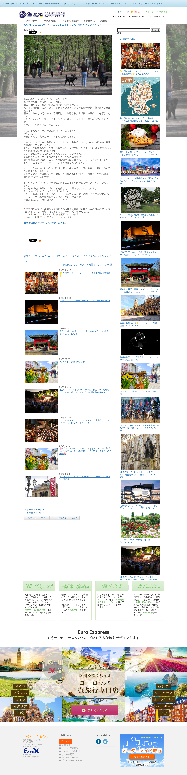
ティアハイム (31, 518)
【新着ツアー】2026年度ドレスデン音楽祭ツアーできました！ (139, 507)
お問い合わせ (138, 12)
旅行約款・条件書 (70, 757)
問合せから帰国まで (71, 21)
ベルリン (43, 518)
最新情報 (66, 745)
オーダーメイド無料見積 (157, 12)
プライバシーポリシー (72, 760)
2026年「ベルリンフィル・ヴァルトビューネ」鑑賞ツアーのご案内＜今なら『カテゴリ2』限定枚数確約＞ (85, 391)
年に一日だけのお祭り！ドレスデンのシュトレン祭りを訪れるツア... (139, 153)
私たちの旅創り (51, 21)
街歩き (74, 518)
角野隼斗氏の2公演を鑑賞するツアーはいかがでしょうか (139, 358)
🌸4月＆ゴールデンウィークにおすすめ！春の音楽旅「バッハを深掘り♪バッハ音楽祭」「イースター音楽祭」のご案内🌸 (85, 451)
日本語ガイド (62, 518)
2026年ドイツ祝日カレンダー (73, 361)
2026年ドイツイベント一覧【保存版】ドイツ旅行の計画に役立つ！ (139, 119)
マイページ (124, 12)
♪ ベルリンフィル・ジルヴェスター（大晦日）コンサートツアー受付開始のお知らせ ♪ (85, 421)
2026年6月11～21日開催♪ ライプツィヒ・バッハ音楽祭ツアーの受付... (139, 474)
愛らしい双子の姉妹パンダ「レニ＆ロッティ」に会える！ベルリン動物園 (83, 332)
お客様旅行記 (89, 21)
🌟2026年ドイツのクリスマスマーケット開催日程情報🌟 (84, 274)
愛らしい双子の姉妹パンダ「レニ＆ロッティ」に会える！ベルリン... (139, 290)
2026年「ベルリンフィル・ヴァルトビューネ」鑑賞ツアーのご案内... (139, 579)
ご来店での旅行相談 (71, 751)
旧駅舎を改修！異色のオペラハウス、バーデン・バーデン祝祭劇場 (84, 477)
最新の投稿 (127, 39)
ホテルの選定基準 (70, 748)
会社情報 (103, 21)
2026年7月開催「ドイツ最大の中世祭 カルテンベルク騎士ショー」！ (139, 428)
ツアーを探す (31, 21)
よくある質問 (68, 754)
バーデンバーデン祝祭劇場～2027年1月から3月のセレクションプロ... (139, 181)
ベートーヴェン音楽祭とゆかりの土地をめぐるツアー (139, 215)
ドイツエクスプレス (34, 510)
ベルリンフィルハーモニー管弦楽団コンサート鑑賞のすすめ (84, 301)
